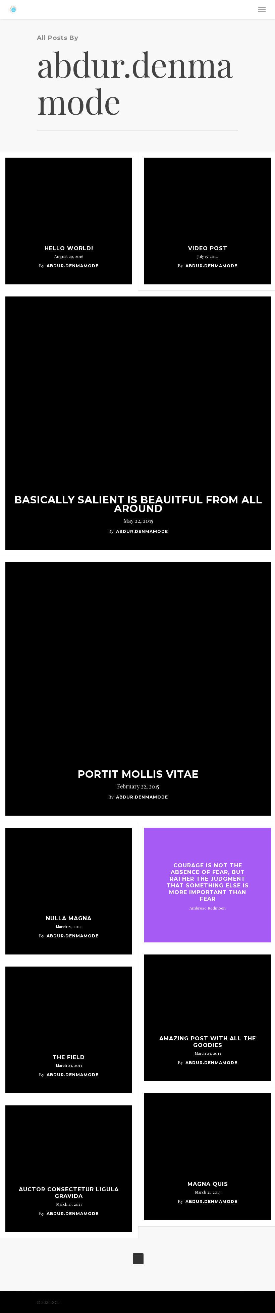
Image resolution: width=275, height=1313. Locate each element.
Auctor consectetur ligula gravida (69, 1192)
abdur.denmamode (73, 265)
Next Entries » (138, 1258)
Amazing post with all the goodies (207, 1041)
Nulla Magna (69, 918)
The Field (69, 1057)
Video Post (207, 248)
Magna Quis (207, 1184)
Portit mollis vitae (138, 774)
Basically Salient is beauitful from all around (138, 504)
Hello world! (69, 248)
